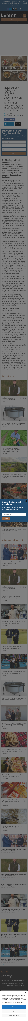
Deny (14, 1011)
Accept (14, 1007)
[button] (25, 992)
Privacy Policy (14, 1019)
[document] (14, 510)
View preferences (14, 1015)
